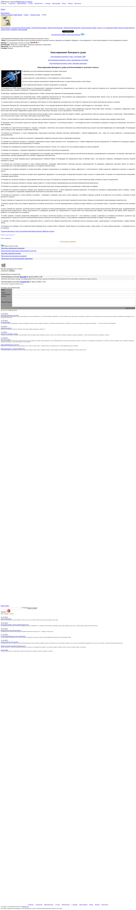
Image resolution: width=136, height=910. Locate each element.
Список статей (35, 15)
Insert (128, 308)
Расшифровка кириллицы (6, 328)
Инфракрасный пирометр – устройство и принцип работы (13, 348)
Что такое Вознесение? (5, 322)
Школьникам (21, 3)
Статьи (30, 3)
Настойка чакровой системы (11, 253)
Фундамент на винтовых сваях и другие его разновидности (13, 636)
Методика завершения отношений (12, 248)
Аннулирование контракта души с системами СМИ (68, 56)
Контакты (77, 3)
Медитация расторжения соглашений (14, 256)
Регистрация (5, 13)
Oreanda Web (24, 282)
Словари (47, 3)
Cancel (132, 308)
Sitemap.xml (25, 906)
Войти (3, 9)
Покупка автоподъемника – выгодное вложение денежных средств (15, 624)
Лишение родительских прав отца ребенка (9, 642)
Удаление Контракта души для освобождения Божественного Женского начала (27, 231)
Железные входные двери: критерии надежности (11, 630)
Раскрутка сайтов (4, 649)
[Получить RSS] (2, 246)
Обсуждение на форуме (68, 241)
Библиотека (39, 3)
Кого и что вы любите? (6, 339)
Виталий (23, 277)
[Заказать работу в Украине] (6, 26)
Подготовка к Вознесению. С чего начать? (10, 315)
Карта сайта (5, 606)
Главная (3, 3)
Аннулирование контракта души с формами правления (68, 63)
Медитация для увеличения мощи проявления (17, 258)
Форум (70, 3)
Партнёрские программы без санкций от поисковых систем (13, 646)
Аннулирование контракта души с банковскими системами (68, 60)
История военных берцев (6, 618)
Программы (56, 3)
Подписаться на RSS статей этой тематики (66, 34)
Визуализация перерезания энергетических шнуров (18, 251)
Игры (64, 3)
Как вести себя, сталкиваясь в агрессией (9, 333)
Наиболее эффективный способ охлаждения (10, 344)
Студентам (11, 3)
